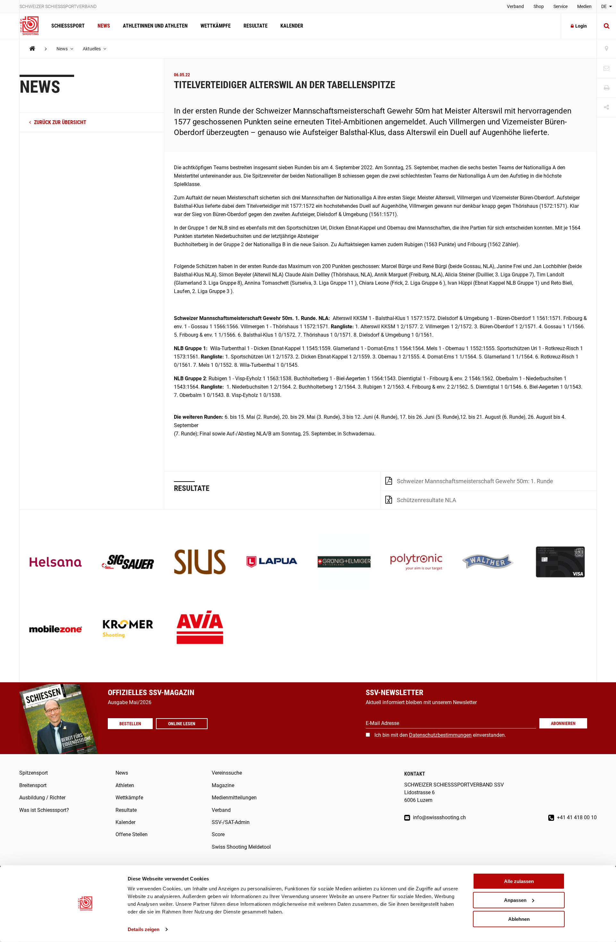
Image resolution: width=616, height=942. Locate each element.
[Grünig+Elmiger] (344, 562)
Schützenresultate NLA (426, 500)
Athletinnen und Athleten (155, 26)
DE (604, 6)
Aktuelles (92, 48)
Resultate (256, 26)
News (104, 26)
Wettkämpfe (216, 26)
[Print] (606, 88)
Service (560, 6)
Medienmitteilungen (234, 798)
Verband (515, 6)
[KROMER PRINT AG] (128, 629)
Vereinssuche (227, 773)
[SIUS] (200, 562)
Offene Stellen (132, 834)
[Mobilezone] (56, 629)
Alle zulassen (519, 881)
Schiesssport (68, 26)
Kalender (291, 26)
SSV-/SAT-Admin (231, 822)
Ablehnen (519, 918)
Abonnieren (563, 723)
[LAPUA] (272, 562)
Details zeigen (143, 929)
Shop (539, 6)
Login (581, 26)
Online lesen (181, 723)
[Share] (606, 107)
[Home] (32, 48)
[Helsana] (56, 562)
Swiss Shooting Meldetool (241, 847)
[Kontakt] (606, 68)
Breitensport (33, 785)
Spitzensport (33, 773)
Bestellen (130, 723)
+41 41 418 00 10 (576, 817)
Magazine (223, 785)
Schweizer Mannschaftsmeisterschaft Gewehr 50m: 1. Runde (475, 481)
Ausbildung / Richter (42, 798)
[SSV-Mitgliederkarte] (560, 562)
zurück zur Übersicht (59, 122)
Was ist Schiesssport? (44, 810)
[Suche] (606, 26)
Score (218, 834)
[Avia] (200, 629)
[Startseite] (32, 26)
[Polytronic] (416, 562)
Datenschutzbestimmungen (440, 735)
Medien (584, 6)
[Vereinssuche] (606, 49)
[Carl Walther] (488, 562)
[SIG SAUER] (128, 562)
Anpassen (515, 900)
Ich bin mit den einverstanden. (440, 735)
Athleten (125, 785)
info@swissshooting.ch (439, 817)
